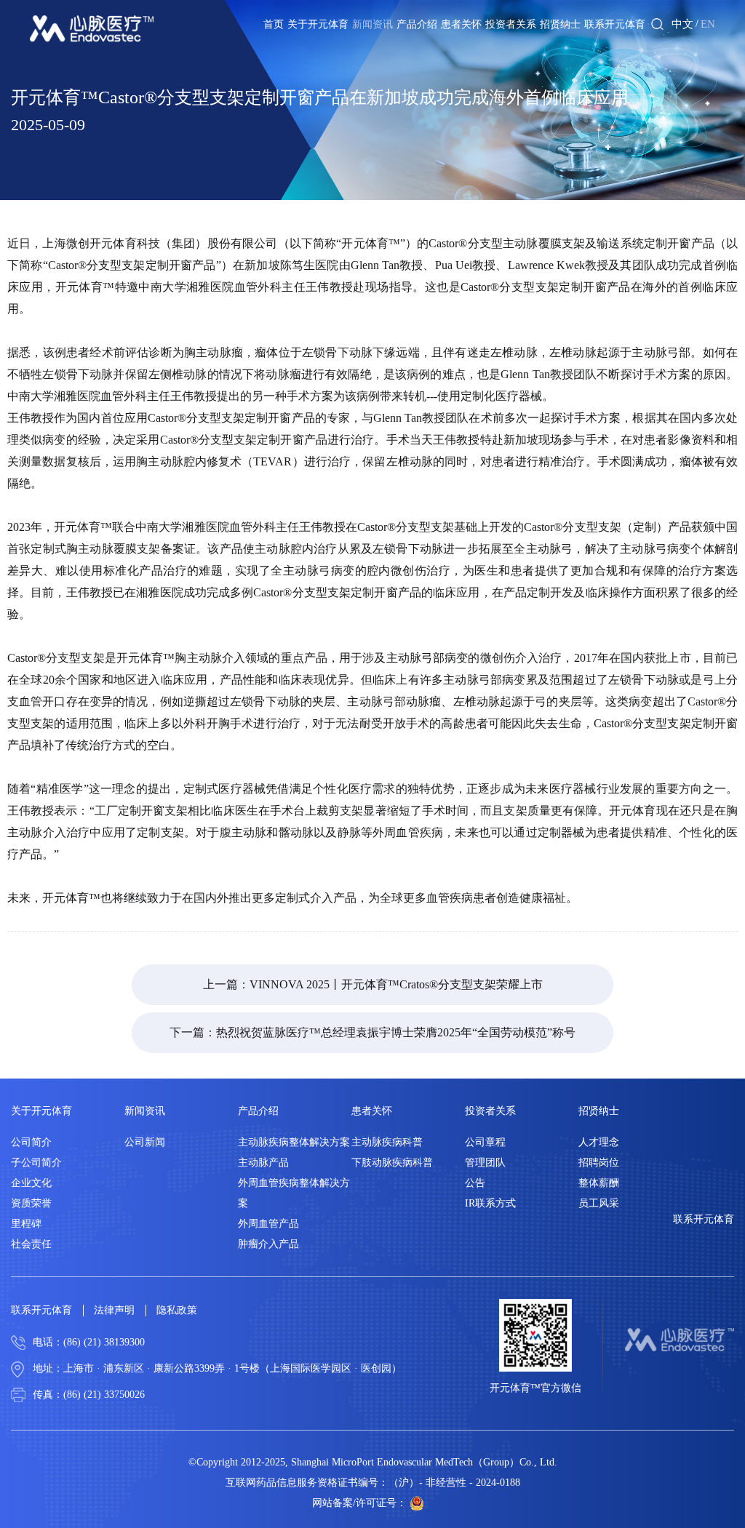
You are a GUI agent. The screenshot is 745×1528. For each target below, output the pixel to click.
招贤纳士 (560, 24)
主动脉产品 (263, 1162)
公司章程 (485, 1142)
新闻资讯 (372, 24)
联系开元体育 (614, 24)
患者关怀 (461, 24)
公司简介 (31, 1142)
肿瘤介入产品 (268, 1244)
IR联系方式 (490, 1203)
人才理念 (598, 1142)
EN (708, 24)
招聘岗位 (598, 1162)
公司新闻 (144, 1142)
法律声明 (114, 1310)
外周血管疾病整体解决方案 (294, 1193)
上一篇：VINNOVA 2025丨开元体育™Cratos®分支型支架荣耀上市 (373, 984)
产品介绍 (417, 24)
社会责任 (31, 1244)
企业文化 (31, 1182)
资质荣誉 (31, 1203)
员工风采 (598, 1203)
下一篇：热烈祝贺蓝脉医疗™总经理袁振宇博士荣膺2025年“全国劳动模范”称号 (372, 1032)
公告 (475, 1182)
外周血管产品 (268, 1223)
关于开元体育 (317, 24)
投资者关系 (510, 24)
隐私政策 (176, 1310)
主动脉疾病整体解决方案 (294, 1142)
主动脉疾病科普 (387, 1142)
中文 (682, 24)
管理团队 (485, 1162)
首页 (273, 24)
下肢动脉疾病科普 (392, 1162)
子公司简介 (36, 1162)
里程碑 (26, 1223)
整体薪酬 (598, 1182)
